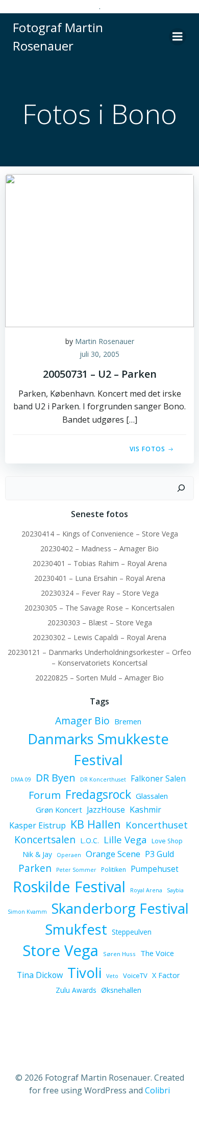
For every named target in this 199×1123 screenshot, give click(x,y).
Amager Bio (82, 720)
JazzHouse (106, 809)
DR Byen (56, 778)
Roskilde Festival (69, 886)
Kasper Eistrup (37, 825)
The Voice (157, 953)
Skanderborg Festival (120, 908)
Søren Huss (119, 954)
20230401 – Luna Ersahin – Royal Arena (99, 578)
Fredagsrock (98, 794)
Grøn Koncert (59, 809)
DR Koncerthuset (103, 779)
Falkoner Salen (158, 778)
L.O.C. (89, 840)
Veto (112, 976)
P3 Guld (159, 854)
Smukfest (76, 929)
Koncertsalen (45, 839)
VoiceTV (135, 975)
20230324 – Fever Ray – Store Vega (100, 593)
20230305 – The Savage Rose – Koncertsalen (99, 608)
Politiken (113, 869)
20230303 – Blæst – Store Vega (99, 622)
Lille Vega (125, 839)
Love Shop (167, 841)
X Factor (166, 975)
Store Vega (60, 950)
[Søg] (181, 488)
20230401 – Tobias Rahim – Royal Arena (100, 563)
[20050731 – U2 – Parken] (99, 249)
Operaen (69, 855)
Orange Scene (113, 854)
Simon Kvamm (27, 911)
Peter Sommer (76, 869)
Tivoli (84, 972)
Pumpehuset (155, 868)
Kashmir (145, 809)
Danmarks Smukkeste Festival (98, 749)
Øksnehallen (121, 990)
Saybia (175, 890)
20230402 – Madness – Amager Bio (99, 548)
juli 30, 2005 (99, 354)
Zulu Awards (76, 990)
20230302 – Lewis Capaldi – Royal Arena (99, 637)
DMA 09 (21, 779)
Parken (35, 868)
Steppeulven (132, 932)
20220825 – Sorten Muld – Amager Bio (99, 677)
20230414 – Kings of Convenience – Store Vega (99, 534)
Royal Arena (146, 890)
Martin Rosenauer (104, 341)
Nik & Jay (37, 854)
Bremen (127, 721)
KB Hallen (95, 824)
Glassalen (152, 796)
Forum (45, 795)
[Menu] (177, 36)
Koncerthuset (157, 824)
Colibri (157, 1090)
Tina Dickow (40, 975)
